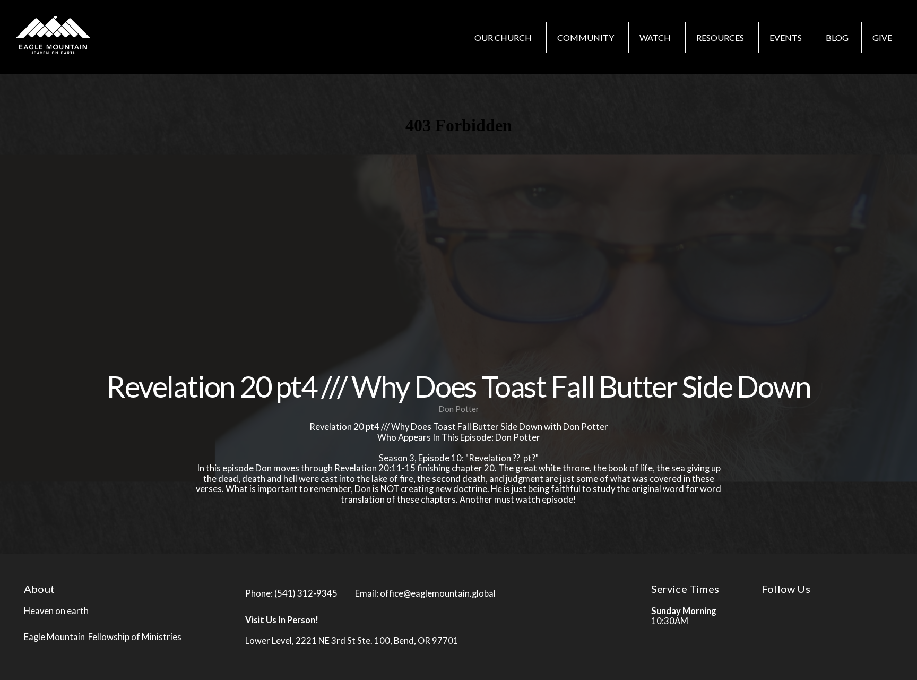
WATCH (655, 37)
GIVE (882, 37)
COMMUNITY (586, 37)
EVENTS (785, 37)
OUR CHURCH (503, 37)
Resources (721, 37)
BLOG (837, 37)
